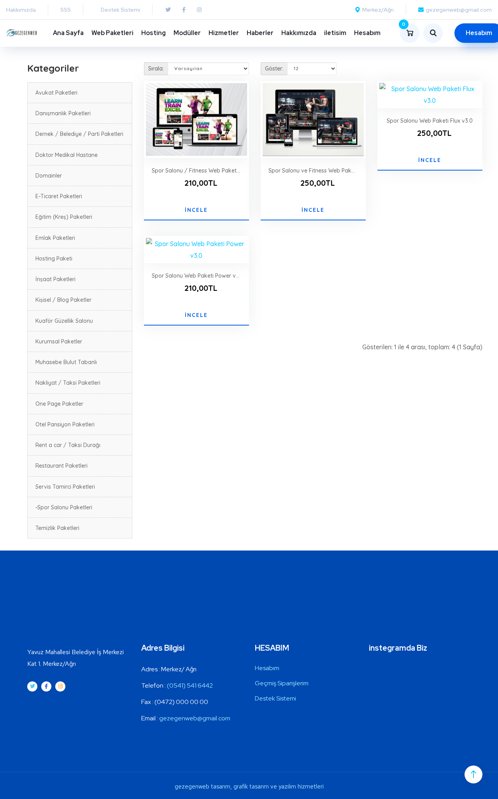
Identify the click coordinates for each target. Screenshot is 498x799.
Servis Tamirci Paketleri (65, 486)
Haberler (260, 33)
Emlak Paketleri (55, 237)
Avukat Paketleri (56, 92)
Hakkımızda (21, 9)
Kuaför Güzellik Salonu (64, 320)
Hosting (153, 33)
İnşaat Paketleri (55, 279)
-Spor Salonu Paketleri (63, 507)
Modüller (187, 33)
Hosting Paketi (53, 258)
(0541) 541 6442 (190, 685)
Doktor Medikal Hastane (66, 154)
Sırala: (156, 68)
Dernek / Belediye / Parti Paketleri (79, 133)
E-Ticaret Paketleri (58, 196)
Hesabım (367, 33)
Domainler (48, 175)
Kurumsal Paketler (58, 341)
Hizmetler (224, 33)
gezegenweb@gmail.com (194, 718)
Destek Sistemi (275, 698)
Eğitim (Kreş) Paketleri (63, 216)
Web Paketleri (112, 33)
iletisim (335, 33)
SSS (65, 9)
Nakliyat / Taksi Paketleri (67, 382)
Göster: (274, 68)
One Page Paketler (59, 403)
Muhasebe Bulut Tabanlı (66, 362)
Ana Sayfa (68, 33)
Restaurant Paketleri (61, 465)
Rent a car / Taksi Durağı (67, 445)
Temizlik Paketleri (57, 527)
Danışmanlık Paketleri (63, 113)
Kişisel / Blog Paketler (63, 299)
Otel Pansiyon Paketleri (65, 424)
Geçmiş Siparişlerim (282, 683)
